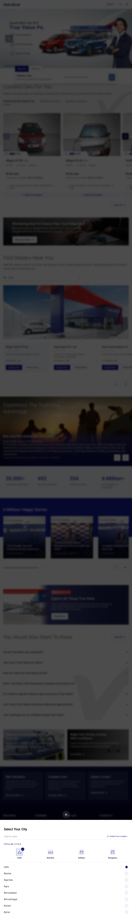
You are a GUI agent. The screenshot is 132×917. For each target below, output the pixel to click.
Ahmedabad (10, 893)
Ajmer (7, 912)
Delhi (6, 867)
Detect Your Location (118, 836)
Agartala (8, 880)
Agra (6, 886)
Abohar (7, 873)
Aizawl (7, 905)
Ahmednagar (10, 899)
